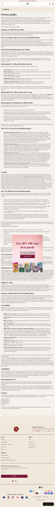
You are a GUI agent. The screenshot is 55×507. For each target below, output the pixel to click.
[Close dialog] (41, 236)
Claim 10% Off (27, 256)
